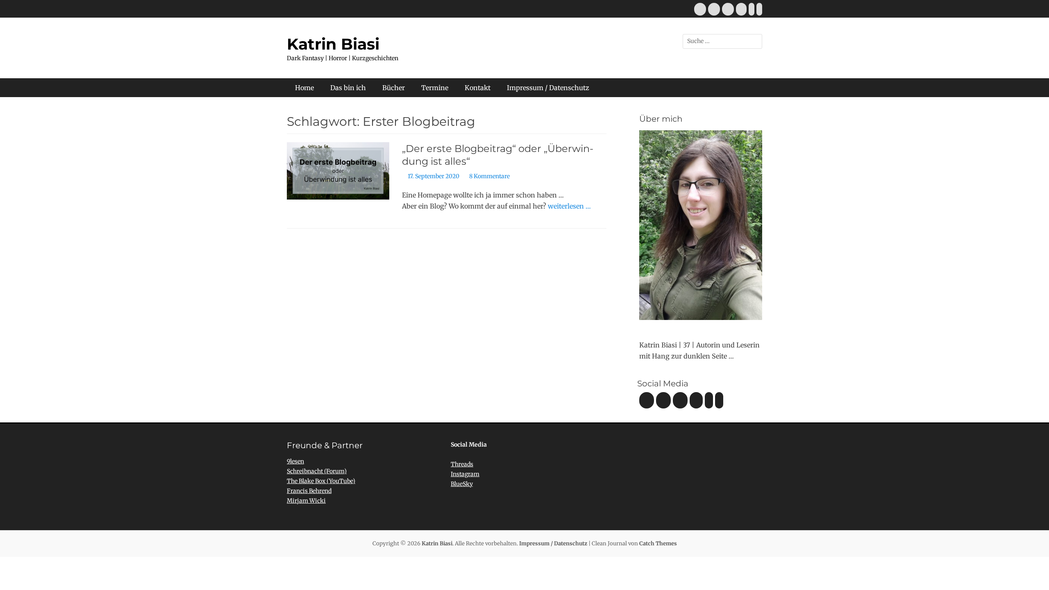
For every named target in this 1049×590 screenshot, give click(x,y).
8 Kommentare (489, 176)
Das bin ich (348, 88)
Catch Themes (658, 543)
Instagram (465, 474)
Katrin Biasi (333, 44)
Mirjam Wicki (306, 500)
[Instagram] (728, 9)
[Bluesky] (751, 9)
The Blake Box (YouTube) (321, 481)
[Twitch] (741, 9)
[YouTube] (714, 9)
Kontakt (477, 88)
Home (304, 88)
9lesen (295, 461)
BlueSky (462, 484)
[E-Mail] (700, 9)
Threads (462, 464)
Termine (434, 88)
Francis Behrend (309, 491)
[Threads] (759, 9)
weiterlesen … (569, 206)
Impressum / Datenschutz (548, 88)
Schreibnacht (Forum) (317, 471)
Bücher (393, 88)
